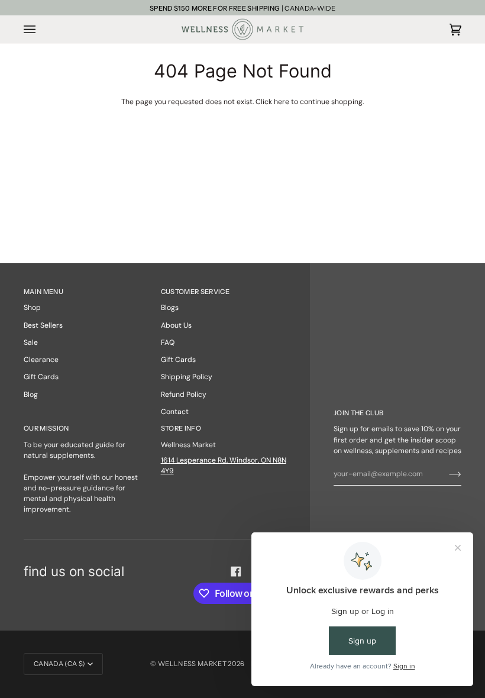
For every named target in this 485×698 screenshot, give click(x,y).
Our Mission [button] (46, 428)
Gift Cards (41, 377)
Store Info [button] (181, 428)
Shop (32, 307)
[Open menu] (41, 29)
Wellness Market (193, 664)
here (281, 101)
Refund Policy (183, 394)
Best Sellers (43, 325)
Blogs (170, 307)
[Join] (445, 473)
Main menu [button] (43, 291)
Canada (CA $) (59, 664)
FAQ (167, 342)
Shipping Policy (186, 377)
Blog (31, 394)
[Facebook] (236, 571)
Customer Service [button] (195, 291)
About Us (176, 325)
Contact (175, 411)
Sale (31, 342)
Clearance (41, 359)
